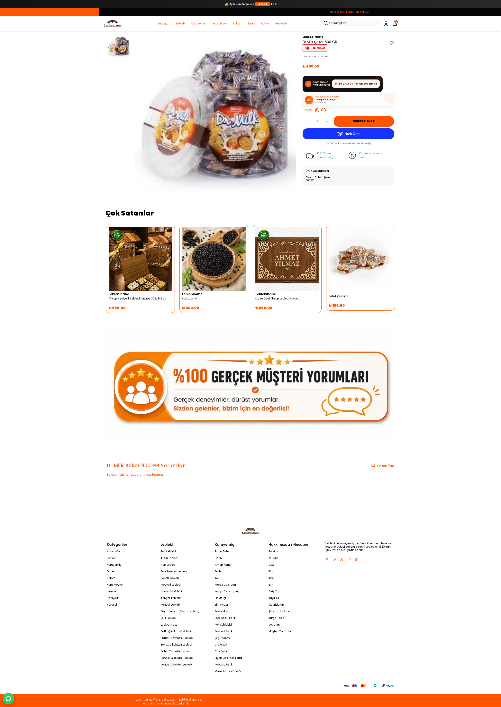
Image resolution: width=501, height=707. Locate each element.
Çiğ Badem (222, 638)
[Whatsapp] (356, 559)
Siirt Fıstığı (221, 605)
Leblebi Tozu (169, 625)
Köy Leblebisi (223, 625)
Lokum (237, 23)
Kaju (217, 578)
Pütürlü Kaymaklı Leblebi (177, 638)
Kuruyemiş (198, 23)
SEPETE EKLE (364, 121)
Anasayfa (163, 23)
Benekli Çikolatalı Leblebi (177, 658)
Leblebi (181, 23)
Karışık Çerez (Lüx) (227, 591)
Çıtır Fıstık (221, 651)
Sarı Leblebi (168, 551)
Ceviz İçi (220, 598)
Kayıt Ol (274, 598)
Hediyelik (281, 23)
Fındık (218, 558)
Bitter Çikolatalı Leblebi (176, 651)
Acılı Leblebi (168, 565)
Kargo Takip (276, 618)
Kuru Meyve (219, 23)
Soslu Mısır (221, 611)
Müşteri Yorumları (280, 631)
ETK (271, 585)
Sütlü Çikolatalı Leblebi (176, 631)
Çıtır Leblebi (168, 618)
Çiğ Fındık (221, 645)
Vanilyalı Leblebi (171, 591)
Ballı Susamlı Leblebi (174, 571)
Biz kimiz (274, 551)
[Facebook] (326, 559)
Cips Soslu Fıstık (225, 618)
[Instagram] (334, 559)
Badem (219, 571)
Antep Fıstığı (223, 565)
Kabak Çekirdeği (225, 585)
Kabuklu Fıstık (223, 664)
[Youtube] (349, 559)
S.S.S (271, 565)
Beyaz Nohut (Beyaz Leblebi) (180, 611)
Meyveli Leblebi (171, 585)
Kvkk (271, 578)
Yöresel (112, 605)
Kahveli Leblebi (170, 605)
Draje (251, 23)
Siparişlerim (276, 605)
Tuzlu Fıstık (222, 551)
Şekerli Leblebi (170, 578)
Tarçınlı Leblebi (171, 598)
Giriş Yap (274, 591)
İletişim (273, 558)
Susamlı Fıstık (223, 631)
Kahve (265, 23)
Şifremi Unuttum (280, 611)
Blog (271, 571)
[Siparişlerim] (386, 23)
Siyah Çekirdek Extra (228, 658)
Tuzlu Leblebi (169, 558)
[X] (341, 559)
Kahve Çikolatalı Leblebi (176, 664)
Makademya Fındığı (228, 671)
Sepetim (274, 625)
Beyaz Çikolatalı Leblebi (176, 645)
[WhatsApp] (8, 698)
